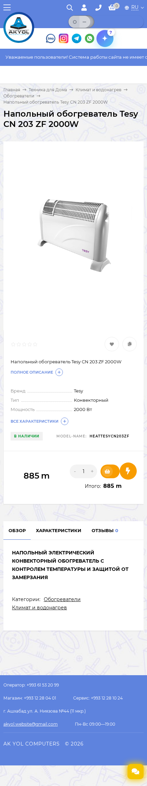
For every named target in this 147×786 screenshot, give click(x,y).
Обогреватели (18, 95)
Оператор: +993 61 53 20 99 (31, 685)
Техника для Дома (48, 89)
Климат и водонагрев (98, 89)
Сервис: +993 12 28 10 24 (98, 698)
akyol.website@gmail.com (30, 724)
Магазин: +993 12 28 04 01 (29, 698)
